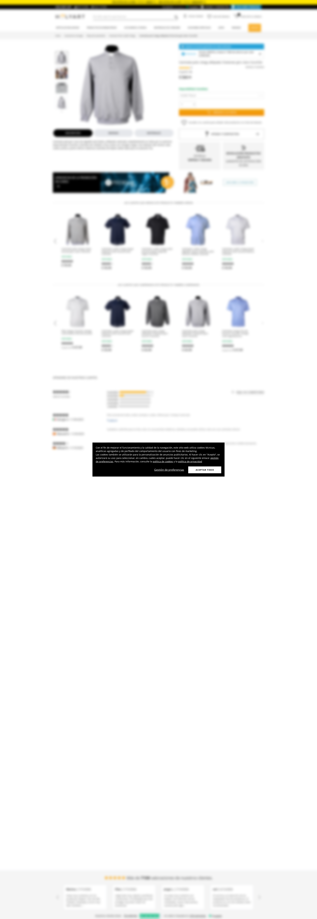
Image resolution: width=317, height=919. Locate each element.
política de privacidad (190, 461)
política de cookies (163, 461)
